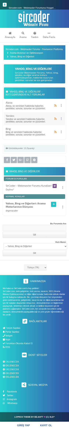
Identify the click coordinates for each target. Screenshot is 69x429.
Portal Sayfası (12, 332)
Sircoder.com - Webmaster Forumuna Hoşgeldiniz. (34, 4)
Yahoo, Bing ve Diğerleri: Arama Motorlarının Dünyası (26, 205)
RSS (7, 347)
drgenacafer (12, 210)
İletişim (9, 335)
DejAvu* (10, 189)
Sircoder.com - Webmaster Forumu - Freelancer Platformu (34, 49)
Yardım (34, 37)
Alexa (9, 102)
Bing (8, 128)
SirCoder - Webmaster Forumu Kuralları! (29, 185)
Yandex (10, 115)
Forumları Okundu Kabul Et (19, 343)
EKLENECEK (12, 362)
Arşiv (7, 339)
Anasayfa (10, 37)
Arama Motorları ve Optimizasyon (26, 53)
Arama (23, 37)
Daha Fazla (49, 37)
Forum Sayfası (12, 328)
